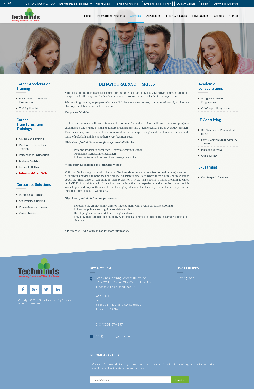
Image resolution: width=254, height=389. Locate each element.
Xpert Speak (103, 3)
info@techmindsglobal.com (75, 3)
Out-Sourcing (209, 155)
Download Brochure (226, 3)
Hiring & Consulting (126, 3)
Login (204, 3)
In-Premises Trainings (32, 194)
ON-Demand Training (31, 138)
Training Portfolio (29, 108)
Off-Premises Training (32, 200)
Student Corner (185, 3)
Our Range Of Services (214, 177)
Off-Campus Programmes (216, 108)
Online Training (28, 213)
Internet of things (30, 167)
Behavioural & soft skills (33, 173)
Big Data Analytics (29, 160)
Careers (219, 15)
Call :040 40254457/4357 (40, 3)
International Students (111, 15)
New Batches (200, 15)
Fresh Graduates (176, 15)
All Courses (153, 15)
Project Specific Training (33, 206)
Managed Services (211, 149)
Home (87, 15)
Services (135, 15)
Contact (234, 15)
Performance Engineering (34, 154)
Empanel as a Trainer (157, 3)
